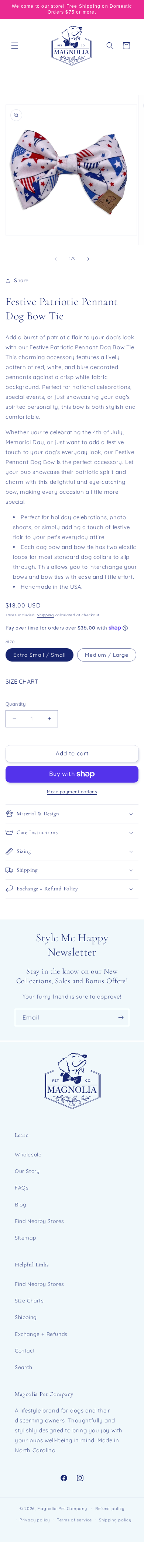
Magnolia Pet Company (62, 1508)
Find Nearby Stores (39, 1221)
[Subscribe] (121, 1017)
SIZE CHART (22, 681)
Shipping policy (115, 1519)
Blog (20, 1204)
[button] (15, 46)
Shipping (45, 615)
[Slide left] (56, 259)
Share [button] (21, 280)
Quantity (15, 704)
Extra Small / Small (39, 655)
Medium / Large (106, 655)
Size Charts (29, 1300)
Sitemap (25, 1237)
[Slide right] (88, 259)
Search (23, 1367)
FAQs (21, 1187)
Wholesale (28, 1154)
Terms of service (74, 1519)
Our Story (27, 1171)
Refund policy (109, 1508)
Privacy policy (35, 1519)
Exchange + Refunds (41, 1334)
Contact (25, 1350)
